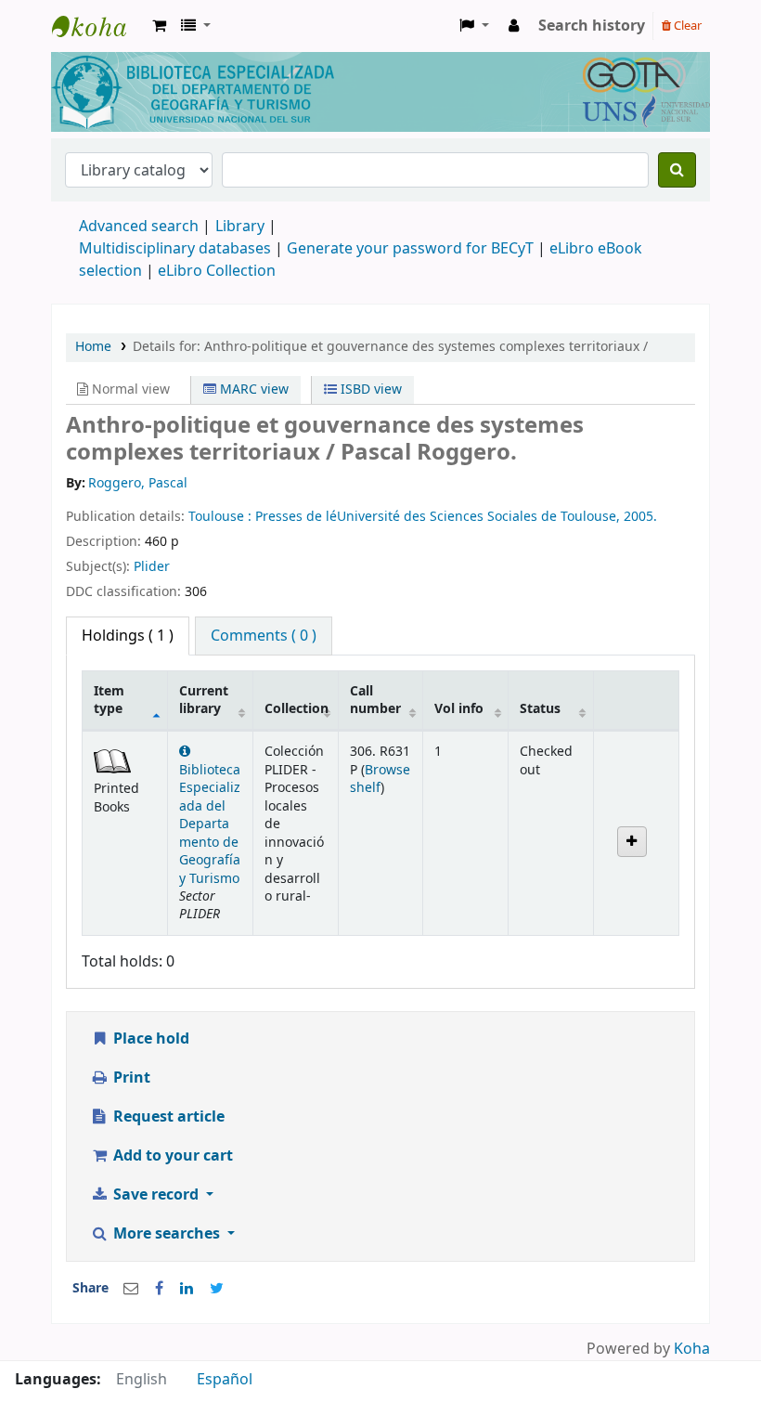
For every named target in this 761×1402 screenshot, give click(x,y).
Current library (203, 700)
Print (130, 1078)
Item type (109, 700)
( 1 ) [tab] (128, 636)
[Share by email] (131, 1288)
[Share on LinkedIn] (186, 1288)
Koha (692, 1349)
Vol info (459, 709)
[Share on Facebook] (159, 1288)
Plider (152, 567)
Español (224, 1380)
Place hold (149, 1039)
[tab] (263, 636)
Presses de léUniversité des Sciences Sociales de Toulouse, (439, 516)
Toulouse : (221, 516)
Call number (375, 700)
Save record (156, 1195)
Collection (296, 709)
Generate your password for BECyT (410, 249)
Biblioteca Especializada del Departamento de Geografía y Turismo (209, 824)
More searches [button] (167, 1234)
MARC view (252, 389)
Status (540, 709)
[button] (159, 26)
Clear (686, 25)
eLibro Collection (217, 271)
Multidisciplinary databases (177, 249)
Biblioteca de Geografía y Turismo (98, 26)
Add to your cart (171, 1156)
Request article (167, 1117)
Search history (591, 26)
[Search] (677, 170)
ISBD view (369, 389)
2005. (640, 516)
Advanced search (139, 226)
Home (93, 347)
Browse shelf (380, 779)
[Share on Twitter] (216, 1288)
